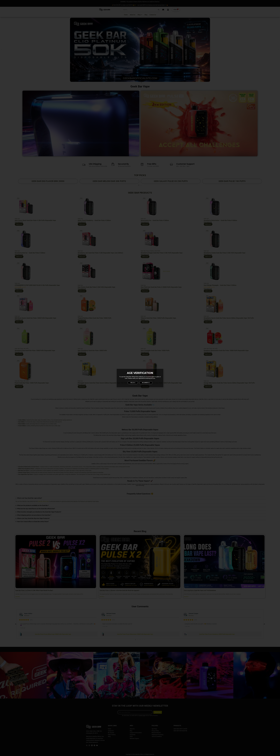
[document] (140, 378)
